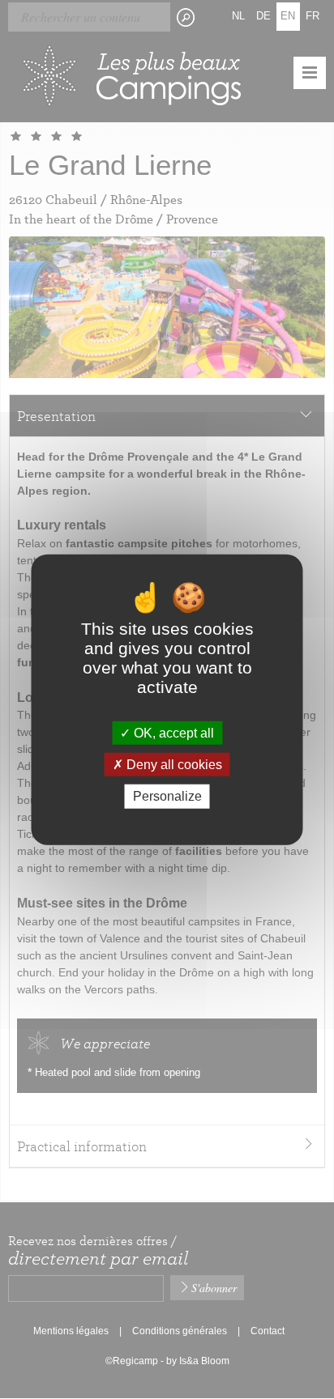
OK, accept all (172, 733)
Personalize (167, 796)
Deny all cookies (172, 765)
